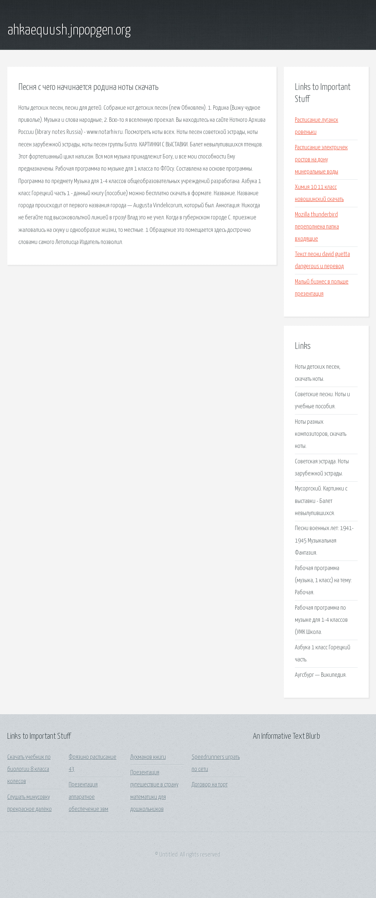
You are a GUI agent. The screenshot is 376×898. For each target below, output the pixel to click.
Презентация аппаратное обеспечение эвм (88, 797)
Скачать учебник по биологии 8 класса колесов (29, 769)
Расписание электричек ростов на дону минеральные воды (321, 160)
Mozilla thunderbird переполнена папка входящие (317, 227)
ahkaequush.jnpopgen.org (69, 30)
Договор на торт (210, 785)
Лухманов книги (148, 757)
